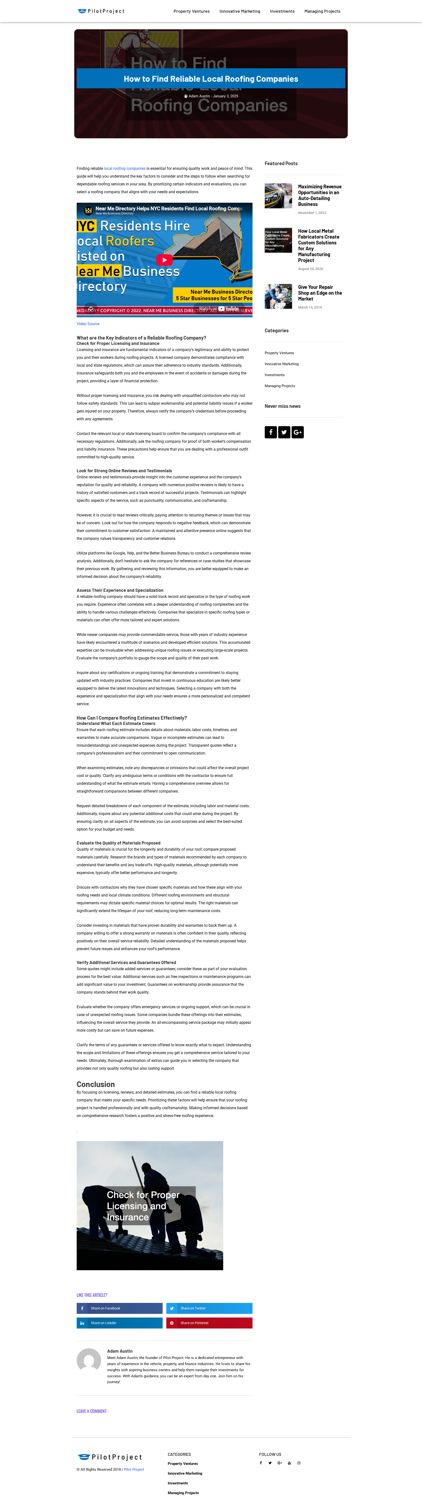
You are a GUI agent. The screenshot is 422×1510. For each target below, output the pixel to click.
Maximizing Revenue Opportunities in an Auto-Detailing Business (320, 195)
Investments (282, 11)
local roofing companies (125, 168)
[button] (120, 1308)
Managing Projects (322, 11)
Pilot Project (134, 1469)
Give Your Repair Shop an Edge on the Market (320, 293)
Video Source (88, 324)
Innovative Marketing (240, 11)
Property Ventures (192, 11)
